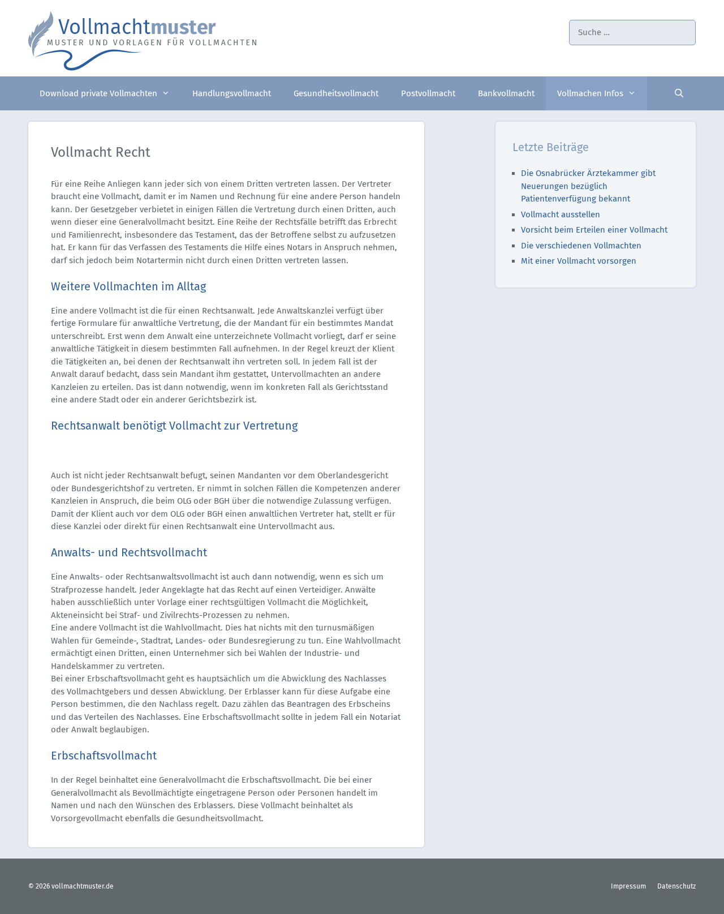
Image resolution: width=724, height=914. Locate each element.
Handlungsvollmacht (231, 93)
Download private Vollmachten (98, 93)
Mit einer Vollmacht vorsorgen (578, 261)
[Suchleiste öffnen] (679, 93)
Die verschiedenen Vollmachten (581, 246)
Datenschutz (676, 886)
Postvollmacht (428, 93)
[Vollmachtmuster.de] (142, 40)
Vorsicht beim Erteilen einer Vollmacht (594, 230)
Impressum (628, 886)
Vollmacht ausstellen (560, 214)
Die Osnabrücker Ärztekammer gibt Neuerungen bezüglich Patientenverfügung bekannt (588, 186)
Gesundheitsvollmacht (336, 93)
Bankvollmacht (506, 93)
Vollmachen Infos (590, 93)
